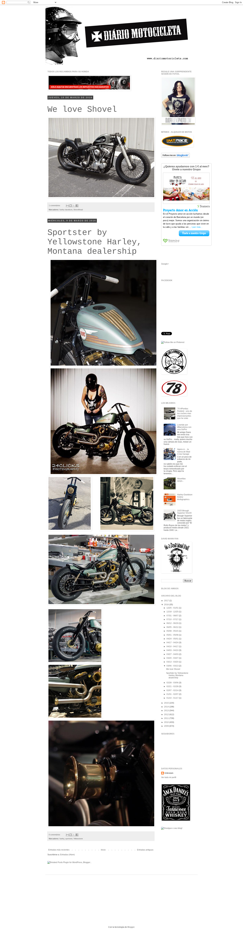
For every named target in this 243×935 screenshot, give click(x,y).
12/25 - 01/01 (172, 608)
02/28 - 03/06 (172, 682)
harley (62, 839)
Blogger (130, 927)
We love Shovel (82, 109)
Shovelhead (78, 210)
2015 (166, 703)
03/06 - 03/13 (172, 666)
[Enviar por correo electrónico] (67, 205)
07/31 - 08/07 (172, 615)
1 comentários (54, 205)
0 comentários (54, 835)
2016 (166, 604)
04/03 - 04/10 (172, 650)
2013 (166, 710)
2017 (166, 600)
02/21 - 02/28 (172, 686)
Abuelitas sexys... (181, 479)
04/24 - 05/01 (172, 639)
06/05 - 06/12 (172, 627)
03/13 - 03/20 (172, 662)
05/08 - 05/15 (172, 631)
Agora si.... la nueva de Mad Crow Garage (183, 451)
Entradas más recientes (58, 850)
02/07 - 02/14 (172, 690)
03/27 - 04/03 (172, 654)
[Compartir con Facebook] (77, 205)
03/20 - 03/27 (172, 658)
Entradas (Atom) (67, 854)
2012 (166, 714)
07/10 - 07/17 (172, 619)
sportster (68, 839)
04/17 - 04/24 (172, 642)
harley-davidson (66, 210)
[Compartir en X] (73, 205)
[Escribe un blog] (70, 205)
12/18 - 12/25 (172, 612)
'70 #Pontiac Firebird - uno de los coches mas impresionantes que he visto (184, 413)
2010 (166, 722)
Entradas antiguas (145, 850)
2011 (166, 718)
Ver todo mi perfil (168, 777)
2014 (166, 707)
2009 (166, 726)
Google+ (165, 264)
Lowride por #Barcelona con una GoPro (184, 427)
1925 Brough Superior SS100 (184, 512)
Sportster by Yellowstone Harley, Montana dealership (94, 242)
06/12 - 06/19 (172, 623)
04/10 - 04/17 (172, 646)
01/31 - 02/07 (172, 694)
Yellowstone (78, 839)
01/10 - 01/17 (172, 698)
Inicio (103, 850)
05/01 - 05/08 (172, 635)
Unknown (168, 773)
